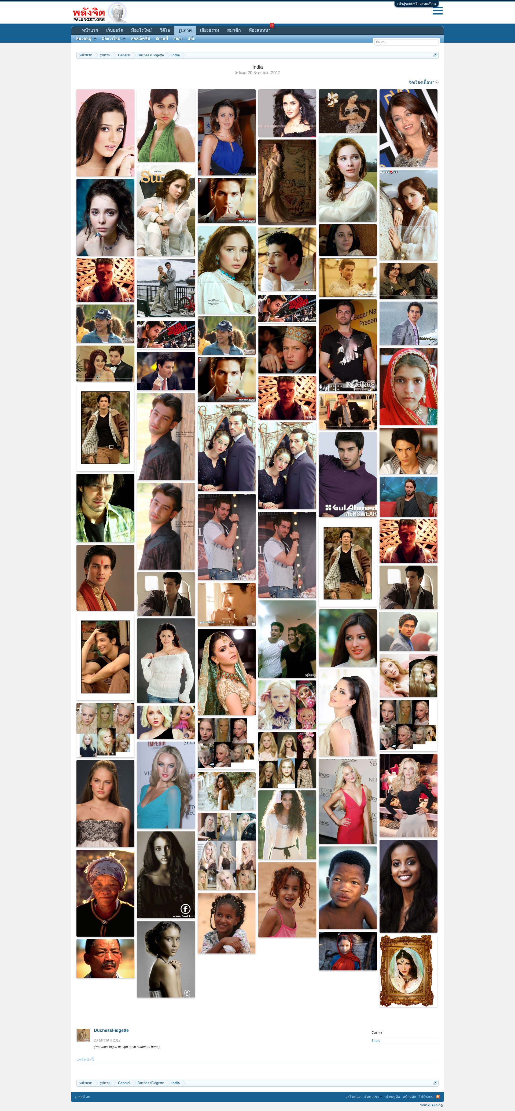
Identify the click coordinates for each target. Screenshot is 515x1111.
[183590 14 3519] (105, 427)
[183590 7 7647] (287, 639)
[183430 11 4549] (408, 631)
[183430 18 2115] (105, 578)
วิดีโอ (165, 30)
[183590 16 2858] (408, 451)
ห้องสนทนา (261, 29)
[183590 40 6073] (408, 323)
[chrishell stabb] (166, 959)
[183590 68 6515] (166, 288)
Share (375, 1041)
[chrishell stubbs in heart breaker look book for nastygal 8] (227, 791)
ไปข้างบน (426, 1097)
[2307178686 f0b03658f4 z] (408, 386)
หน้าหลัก (409, 1097)
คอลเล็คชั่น (140, 38)
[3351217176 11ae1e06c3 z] (348, 111)
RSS (438, 1096)
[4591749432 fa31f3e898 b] (166, 436)
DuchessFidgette (111, 1030)
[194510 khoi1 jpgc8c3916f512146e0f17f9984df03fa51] (105, 958)
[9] (166, 722)
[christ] (166, 874)
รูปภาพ (185, 30)
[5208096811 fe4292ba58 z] (166, 660)
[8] (408, 675)
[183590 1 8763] (348, 345)
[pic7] (408, 971)
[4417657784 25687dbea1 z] (348, 178)
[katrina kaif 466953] (287, 113)
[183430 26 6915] (227, 604)
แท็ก (191, 38)
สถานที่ (162, 38)
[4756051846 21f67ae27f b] (287, 760)
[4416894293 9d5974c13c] (287, 182)
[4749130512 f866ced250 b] (348, 801)
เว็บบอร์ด (114, 30)
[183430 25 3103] (287, 259)
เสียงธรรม (209, 30)
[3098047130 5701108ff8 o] (348, 951)
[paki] (287, 349)
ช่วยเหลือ (392, 1097)
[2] (348, 474)
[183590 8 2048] (287, 308)
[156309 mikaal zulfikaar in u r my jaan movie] (348, 412)
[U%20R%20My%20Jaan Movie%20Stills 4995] (166, 371)
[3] (408, 496)
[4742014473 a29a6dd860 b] (227, 851)
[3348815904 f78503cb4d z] (408, 128)
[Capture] (227, 923)
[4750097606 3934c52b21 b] (408, 795)
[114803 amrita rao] (105, 132)
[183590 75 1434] (408, 281)
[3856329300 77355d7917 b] (166, 125)
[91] (105, 730)
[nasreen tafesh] (348, 712)
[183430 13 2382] (105, 656)
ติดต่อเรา (371, 1097)
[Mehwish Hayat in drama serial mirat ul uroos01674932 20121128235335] (348, 638)
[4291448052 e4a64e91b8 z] (227, 132)
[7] (408, 725)
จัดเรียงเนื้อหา (422, 82)
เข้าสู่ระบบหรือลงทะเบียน (416, 4)
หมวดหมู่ (83, 38)
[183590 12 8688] (105, 280)
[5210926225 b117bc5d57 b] (105, 803)
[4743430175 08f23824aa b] (166, 785)
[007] (105, 217)
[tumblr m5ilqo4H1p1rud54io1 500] (287, 824)
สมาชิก (234, 30)
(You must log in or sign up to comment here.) (127, 1047)
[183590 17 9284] (227, 537)
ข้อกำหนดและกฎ (431, 1105)
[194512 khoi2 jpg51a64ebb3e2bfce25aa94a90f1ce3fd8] (105, 893)
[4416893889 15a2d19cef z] (166, 210)
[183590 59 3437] (348, 277)
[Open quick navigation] (435, 55)
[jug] (227, 270)
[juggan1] (348, 240)
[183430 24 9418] (408, 587)
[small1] (105, 364)
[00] (287, 704)
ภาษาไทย (82, 1097)
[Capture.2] (287, 899)
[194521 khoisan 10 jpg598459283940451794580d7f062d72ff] (348, 887)
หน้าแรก (90, 30)
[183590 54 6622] (105, 324)
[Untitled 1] (227, 448)
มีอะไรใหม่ (141, 30)
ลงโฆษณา (353, 1097)
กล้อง (177, 38)
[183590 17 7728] (105, 508)
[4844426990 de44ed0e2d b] (408, 215)
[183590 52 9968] (227, 200)
